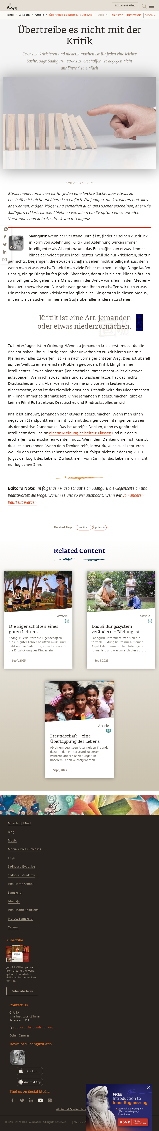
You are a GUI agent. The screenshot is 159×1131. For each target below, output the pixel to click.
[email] (4, 259)
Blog (11, 832)
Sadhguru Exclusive (21, 866)
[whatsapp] (6, 229)
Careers (13, 927)
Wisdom (24, 14)
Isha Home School (21, 884)
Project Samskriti (20, 918)
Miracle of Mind (19, 823)
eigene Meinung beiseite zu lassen (80, 433)
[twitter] (4, 244)
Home (10, 14)
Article (39, 14)
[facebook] (5, 237)
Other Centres (20, 1035)
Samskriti (15, 892)
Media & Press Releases (24, 849)
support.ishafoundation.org (33, 1027)
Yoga (11, 857)
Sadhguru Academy (21, 875)
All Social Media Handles (73, 1109)
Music (12, 840)
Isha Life (14, 901)
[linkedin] (4, 252)
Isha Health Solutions (23, 910)
